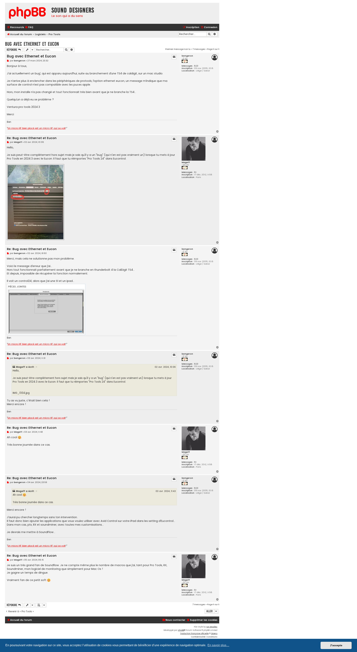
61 (195, 172)
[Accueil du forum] (27, 13)
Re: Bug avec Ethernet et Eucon (32, 138)
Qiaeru (214, 633)
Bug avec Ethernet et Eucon (32, 44)
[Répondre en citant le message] (174, 57)
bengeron (187, 56)
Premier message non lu (177, 49)
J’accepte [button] (336, 645)
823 (196, 66)
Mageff (186, 162)
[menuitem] (29, 27)
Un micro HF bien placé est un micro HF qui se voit (36, 128)
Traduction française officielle (194, 633)
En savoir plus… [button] (218, 645)
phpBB (181, 630)
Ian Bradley (211, 626)
